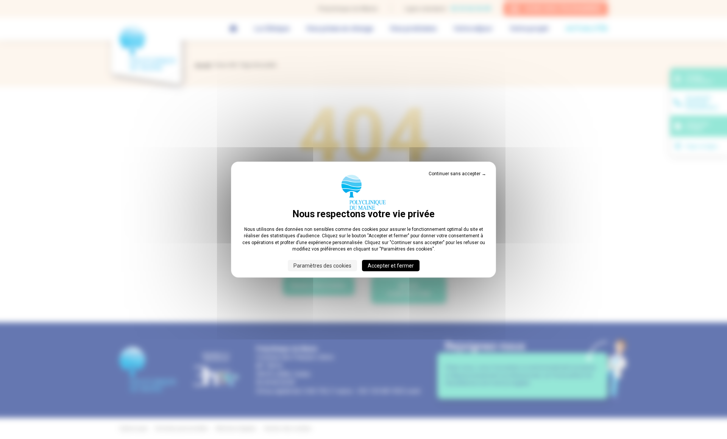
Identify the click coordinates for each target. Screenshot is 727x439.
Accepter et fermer (391, 265)
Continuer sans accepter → (457, 173)
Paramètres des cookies (322, 265)
